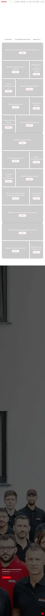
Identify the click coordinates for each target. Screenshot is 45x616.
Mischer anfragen (23, 1)
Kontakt (30, 1)
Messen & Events (38, 39)
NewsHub (34, 1)
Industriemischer (17, 1)
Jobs (27, 1)
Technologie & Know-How (22, 39)
